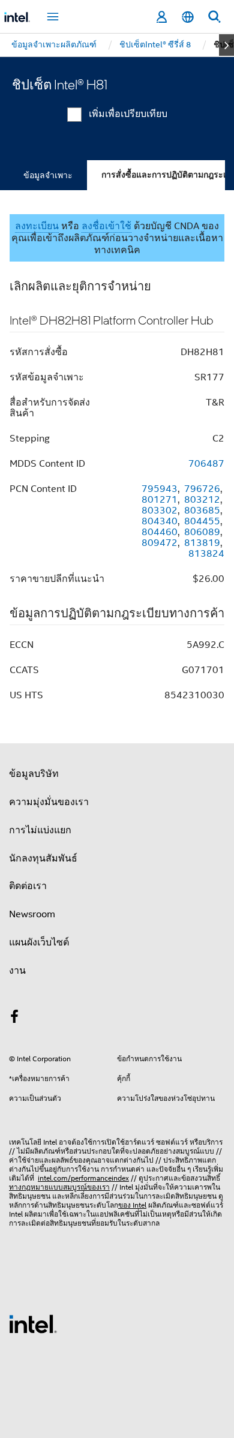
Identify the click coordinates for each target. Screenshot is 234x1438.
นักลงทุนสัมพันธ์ (43, 858)
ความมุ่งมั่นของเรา (49, 802)
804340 (160, 521)
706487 (206, 464)
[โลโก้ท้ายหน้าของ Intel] (33, 1323)
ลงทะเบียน (37, 226)
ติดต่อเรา (28, 886)
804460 (160, 532)
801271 (160, 500)
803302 (160, 511)
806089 (202, 532)
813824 (206, 554)
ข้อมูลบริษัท (34, 774)
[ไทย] (188, 17)
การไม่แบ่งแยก (40, 830)
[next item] (226, 45)
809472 (160, 543)
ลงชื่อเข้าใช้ (106, 226)
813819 (202, 543)
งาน (17, 971)
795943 (160, 489)
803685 (202, 511)
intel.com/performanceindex (83, 1177)
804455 (202, 521)
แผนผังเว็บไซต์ (39, 942)
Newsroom (32, 914)
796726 (202, 489)
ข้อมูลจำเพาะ (48, 175)
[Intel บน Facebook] (14, 1018)
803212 (202, 500)
